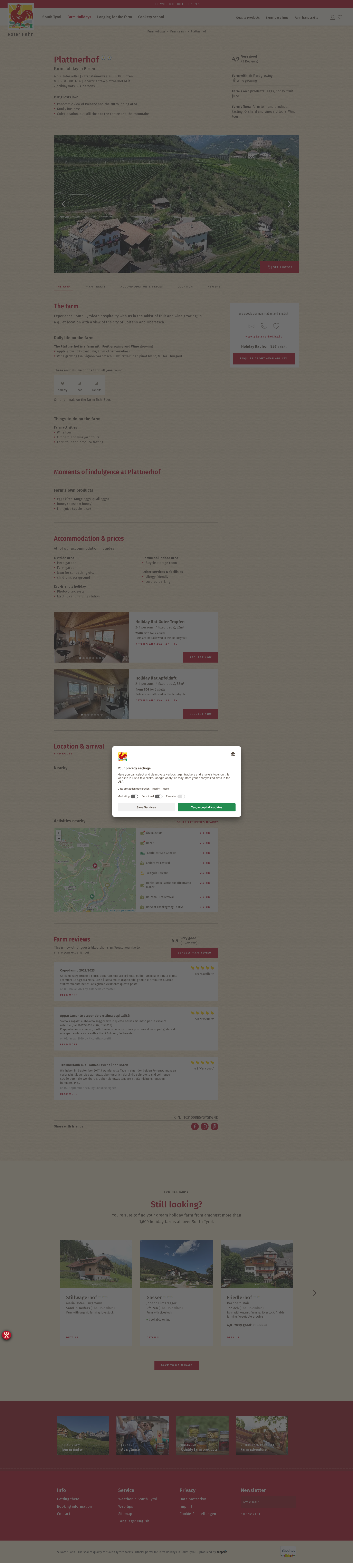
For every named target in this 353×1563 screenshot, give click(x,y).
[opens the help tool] (6, 1335)
